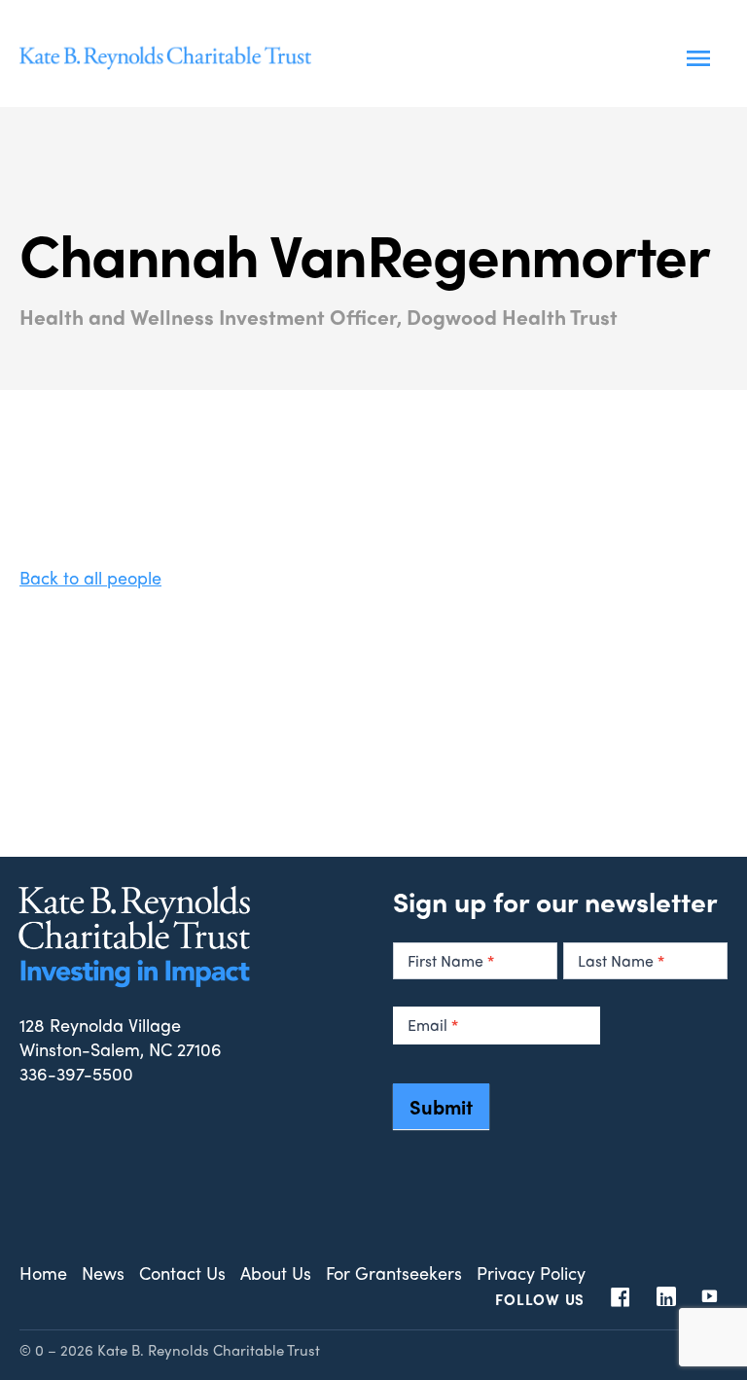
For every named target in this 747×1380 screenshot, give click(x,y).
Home (43, 1272)
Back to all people (90, 577)
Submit (441, 1106)
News (103, 1272)
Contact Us (182, 1272)
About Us (275, 1272)
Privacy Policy (531, 1272)
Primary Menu (698, 58)
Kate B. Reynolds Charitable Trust (165, 58)
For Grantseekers (394, 1272)
